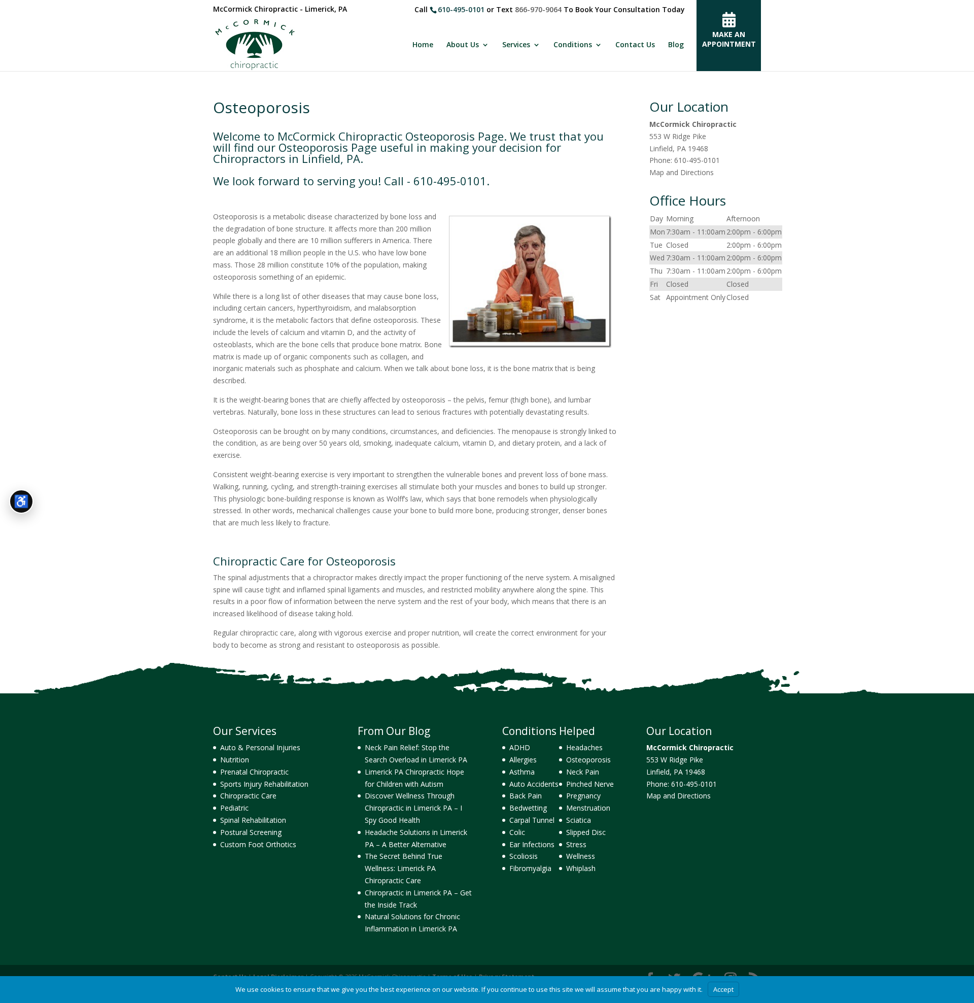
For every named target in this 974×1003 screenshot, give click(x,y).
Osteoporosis (588, 759)
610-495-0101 (461, 9)
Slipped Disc (586, 832)
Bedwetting (528, 808)
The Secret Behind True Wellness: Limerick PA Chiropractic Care (403, 868)
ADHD (519, 747)
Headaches (584, 747)
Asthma (522, 772)
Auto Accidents (534, 784)
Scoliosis (523, 856)
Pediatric (234, 808)
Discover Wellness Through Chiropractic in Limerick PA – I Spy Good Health (413, 808)
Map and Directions (681, 172)
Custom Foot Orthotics (258, 844)
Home (422, 45)
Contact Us (635, 45)
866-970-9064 (538, 9)
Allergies (523, 759)
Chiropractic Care (248, 795)
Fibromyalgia (530, 868)
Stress (576, 844)
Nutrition (234, 759)
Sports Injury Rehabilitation (264, 784)
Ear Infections (531, 844)
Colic (517, 832)
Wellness (580, 856)
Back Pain (525, 795)
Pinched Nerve (590, 784)
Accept (723, 989)
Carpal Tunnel (531, 820)
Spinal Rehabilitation (253, 820)
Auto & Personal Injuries (260, 747)
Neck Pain (582, 772)
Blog (676, 45)
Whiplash (581, 868)
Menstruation (588, 808)
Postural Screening (251, 832)
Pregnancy (583, 795)
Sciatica (578, 820)
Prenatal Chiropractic (254, 772)
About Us (462, 45)
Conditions (572, 45)
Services (516, 45)
